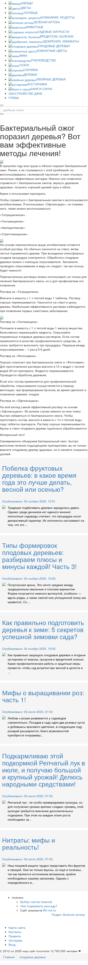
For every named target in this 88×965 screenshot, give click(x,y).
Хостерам (15, 940)
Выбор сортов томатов (36, 902)
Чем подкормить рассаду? (38, 906)
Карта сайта (17, 927)
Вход (12, 944)
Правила (15, 936)
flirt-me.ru (49, 910)
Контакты (15, 932)
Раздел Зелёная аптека (68, 914)
